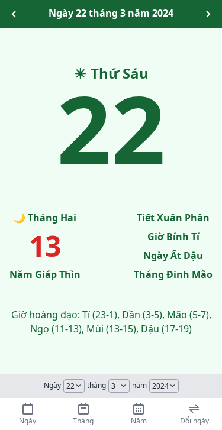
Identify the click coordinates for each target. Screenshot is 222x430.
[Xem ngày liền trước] (14, 14)
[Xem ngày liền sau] (208, 14)
